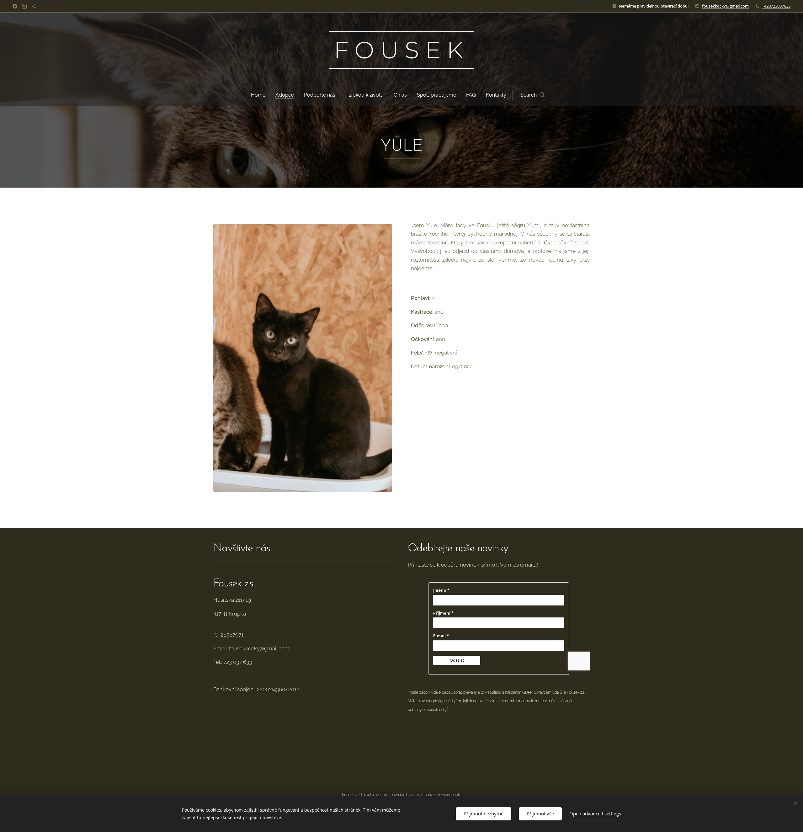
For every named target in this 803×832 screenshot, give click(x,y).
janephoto (452, 794)
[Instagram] (24, 6)
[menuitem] (260, 95)
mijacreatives (425, 794)
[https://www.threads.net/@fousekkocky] (34, 6)
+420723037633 (776, 6)
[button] (532, 95)
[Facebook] (15, 6)
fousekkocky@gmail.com (725, 6)
